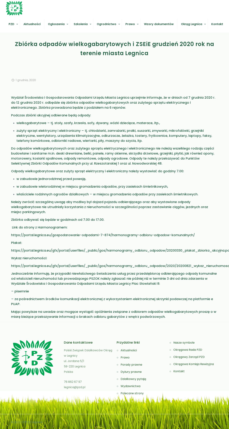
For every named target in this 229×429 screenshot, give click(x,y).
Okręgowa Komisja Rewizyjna (193, 364)
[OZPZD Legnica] (14, 8)
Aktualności (129, 350)
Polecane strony (132, 393)
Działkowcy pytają (133, 379)
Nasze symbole (184, 343)
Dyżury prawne (131, 372)
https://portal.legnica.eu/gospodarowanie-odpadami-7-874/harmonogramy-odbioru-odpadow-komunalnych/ (103, 235)
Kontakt (179, 371)
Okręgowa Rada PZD (187, 350)
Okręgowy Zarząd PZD (189, 357)
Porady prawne (131, 365)
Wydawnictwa (130, 386)
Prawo (125, 357)
